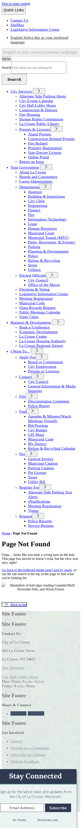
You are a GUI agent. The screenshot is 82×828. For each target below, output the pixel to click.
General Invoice (40, 459)
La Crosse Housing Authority (42, 341)
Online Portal (38, 157)
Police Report (39, 406)
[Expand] (39, 91)
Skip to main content (16, 3)
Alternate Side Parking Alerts (42, 96)
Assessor (35, 192)
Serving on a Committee (29, 748)
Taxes (32, 477)
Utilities (34, 269)
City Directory (13, 667)
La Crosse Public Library (39, 124)
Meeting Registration (36, 298)
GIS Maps (36, 434)
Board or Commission (45, 362)
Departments (29, 187)
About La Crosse (32, 172)
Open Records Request (37, 307)
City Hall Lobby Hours (37, 105)
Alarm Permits (39, 134)
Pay (22, 454)
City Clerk (36, 201)
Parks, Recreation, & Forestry (51, 242)
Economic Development (38, 332)
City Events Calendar (36, 101)
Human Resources (42, 228)
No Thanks (19, 820)
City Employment (42, 366)
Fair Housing (29, 114)
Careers (16, 741)
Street (32, 265)
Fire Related (37, 143)
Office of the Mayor (44, 285)
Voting (33, 510)
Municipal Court (41, 233)
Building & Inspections (46, 196)
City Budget (37, 430)
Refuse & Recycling (44, 260)
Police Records (40, 521)
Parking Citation (41, 468)
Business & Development (30, 322)
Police (33, 256)
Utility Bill (36, 482)
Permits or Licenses (43, 371)
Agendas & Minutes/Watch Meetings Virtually (49, 418)
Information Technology (47, 219)
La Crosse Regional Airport (41, 345)
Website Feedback (24, 761)
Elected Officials (32, 275)
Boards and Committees (38, 177)
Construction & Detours (38, 110)
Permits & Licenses (34, 129)
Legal (32, 224)
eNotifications (39, 501)
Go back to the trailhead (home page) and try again (37, 570)
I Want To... (20, 351)
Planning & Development (48, 251)
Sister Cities (28, 317)
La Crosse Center (33, 336)
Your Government (24, 167)
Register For (29, 487)
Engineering (37, 205)
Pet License (37, 472)
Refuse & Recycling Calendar (51, 448)
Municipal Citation (43, 463)
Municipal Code (32, 303)
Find (22, 411)
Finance (34, 210)
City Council (38, 280)
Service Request (41, 525)
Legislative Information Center (43, 294)
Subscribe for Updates (28, 755)
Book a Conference (34, 327)
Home (6, 533)
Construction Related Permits (51, 139)
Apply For (27, 357)
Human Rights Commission (41, 119)
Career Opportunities (35, 181)
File (22, 396)
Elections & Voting (34, 289)
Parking (34, 247)
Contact (25, 377)
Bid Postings (38, 425)
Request (25, 516)
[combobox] (41, 52)
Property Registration (45, 148)
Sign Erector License (44, 152)
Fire (31, 215)
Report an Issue (31, 161)
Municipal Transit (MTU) (48, 237)
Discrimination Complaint (48, 401)
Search (6, 67)
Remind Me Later (48, 820)
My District (37, 444)
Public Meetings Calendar (39, 312)
